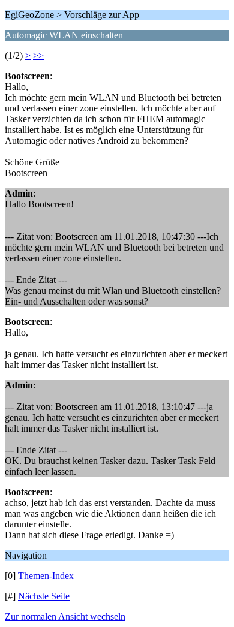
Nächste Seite (44, 596)
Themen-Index (46, 576)
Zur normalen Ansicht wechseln (65, 616)
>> (38, 55)
